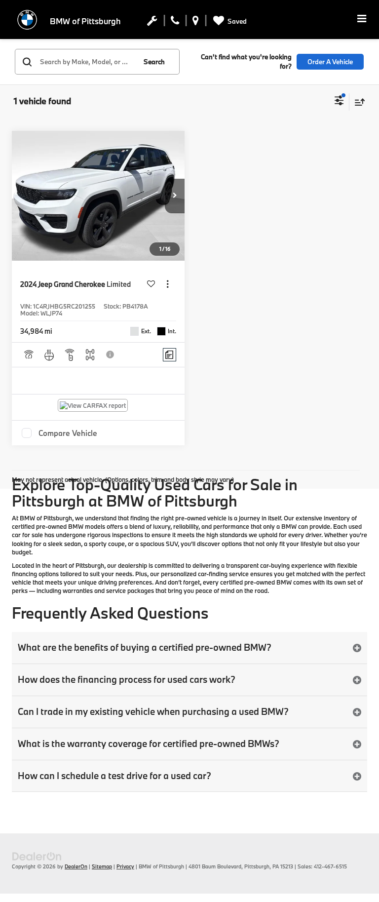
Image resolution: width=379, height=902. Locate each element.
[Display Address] (195, 22)
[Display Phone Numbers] (175, 22)
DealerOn (76, 866)
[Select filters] (339, 102)
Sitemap (102, 866)
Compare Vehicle (67, 433)
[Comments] (169, 354)
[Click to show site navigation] (361, 19)
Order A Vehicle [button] (330, 61)
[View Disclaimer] (111, 354)
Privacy (125, 866)
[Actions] (167, 284)
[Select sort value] (357, 102)
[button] (175, 196)
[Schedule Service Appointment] (152, 22)
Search (154, 61)
